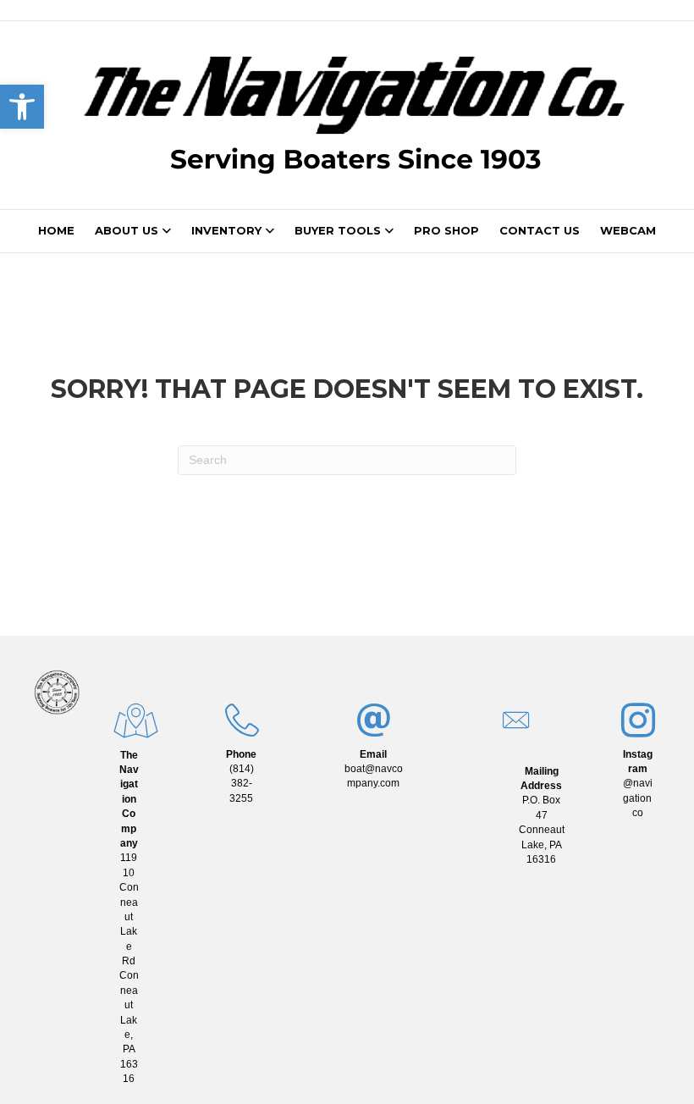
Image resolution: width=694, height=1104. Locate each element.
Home (56, 230)
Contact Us (539, 230)
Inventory (226, 230)
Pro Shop (446, 230)
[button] (22, 107)
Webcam (628, 230)
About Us (126, 230)
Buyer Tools (338, 230)
